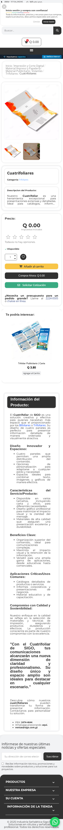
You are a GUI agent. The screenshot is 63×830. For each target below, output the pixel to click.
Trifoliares (12, 73)
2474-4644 (26, 722)
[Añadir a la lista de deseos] (23, 257)
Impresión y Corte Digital (29, 66)
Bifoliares (25, 425)
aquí (44, 724)
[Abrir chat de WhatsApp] (55, 822)
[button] (31, 266)
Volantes (37, 71)
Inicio (9, 66)
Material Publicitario (18, 71)
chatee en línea (16, 301)
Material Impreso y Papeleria (23, 68)
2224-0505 (52, 298)
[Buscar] (57, 31)
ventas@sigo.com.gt (26, 727)
